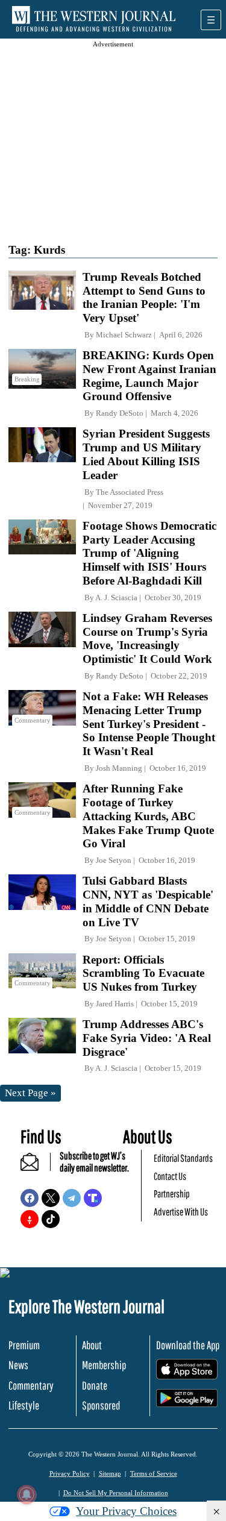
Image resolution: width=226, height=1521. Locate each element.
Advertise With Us (181, 1211)
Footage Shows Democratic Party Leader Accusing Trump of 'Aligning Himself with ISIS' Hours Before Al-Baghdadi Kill (149, 553)
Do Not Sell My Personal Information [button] (115, 1492)
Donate (94, 1385)
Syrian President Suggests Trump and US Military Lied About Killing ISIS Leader (146, 454)
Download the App (187, 1345)
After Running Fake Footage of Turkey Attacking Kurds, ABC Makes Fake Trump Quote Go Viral (148, 816)
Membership (104, 1365)
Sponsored (101, 1405)
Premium (24, 1345)
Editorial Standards (183, 1158)
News (18, 1365)
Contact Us (170, 1176)
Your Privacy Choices (126, 1511)
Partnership (172, 1193)
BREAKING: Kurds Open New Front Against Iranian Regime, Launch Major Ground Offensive (149, 376)
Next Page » (30, 1093)
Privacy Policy (69, 1473)
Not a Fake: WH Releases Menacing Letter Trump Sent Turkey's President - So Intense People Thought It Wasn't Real (149, 723)
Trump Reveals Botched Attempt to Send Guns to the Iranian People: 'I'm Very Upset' (144, 297)
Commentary (31, 1385)
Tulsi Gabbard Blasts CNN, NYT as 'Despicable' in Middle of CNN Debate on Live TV (148, 901)
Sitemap (110, 1473)
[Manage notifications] (26, 1494)
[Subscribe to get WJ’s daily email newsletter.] (35, 1167)
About (92, 1345)
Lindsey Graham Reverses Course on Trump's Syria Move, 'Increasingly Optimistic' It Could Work (147, 638)
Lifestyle (23, 1405)
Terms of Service (153, 1473)
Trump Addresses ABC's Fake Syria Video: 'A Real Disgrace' (147, 1038)
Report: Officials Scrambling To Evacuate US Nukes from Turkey (143, 973)
